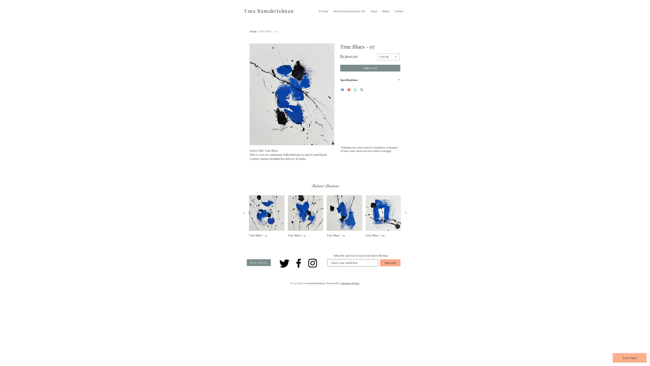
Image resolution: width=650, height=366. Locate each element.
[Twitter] (284, 263)
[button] (388, 56)
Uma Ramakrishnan (269, 11)
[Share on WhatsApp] (355, 90)
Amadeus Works (350, 283)
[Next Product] (406, 213)
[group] (325, 216)
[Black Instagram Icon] (313, 263)
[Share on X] (362, 90)
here (388, 150)
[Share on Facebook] (342, 90)
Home (253, 31)
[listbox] (388, 56)
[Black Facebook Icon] (299, 263)
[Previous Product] (244, 213)
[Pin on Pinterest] (349, 90)
